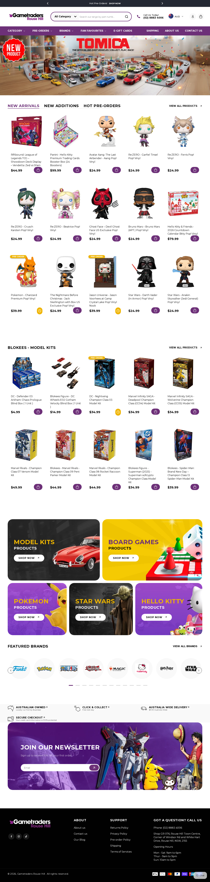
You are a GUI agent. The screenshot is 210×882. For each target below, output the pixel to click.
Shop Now (115, 3)
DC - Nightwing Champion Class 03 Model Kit (100, 400)
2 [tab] (77, 685)
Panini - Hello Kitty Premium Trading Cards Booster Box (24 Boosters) (64, 160)
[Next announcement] (162, 3)
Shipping (115, 845)
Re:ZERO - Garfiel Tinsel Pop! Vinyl (143, 156)
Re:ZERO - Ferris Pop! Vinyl (181, 156)
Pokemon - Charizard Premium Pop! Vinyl (24, 297)
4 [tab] (91, 685)
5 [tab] (98, 685)
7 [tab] (111, 685)
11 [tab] (138, 685)
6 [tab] (105, 685)
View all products (183, 106)
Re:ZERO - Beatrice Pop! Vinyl (65, 228)
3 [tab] (84, 685)
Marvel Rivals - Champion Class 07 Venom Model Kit (26, 472)
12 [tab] (145, 685)
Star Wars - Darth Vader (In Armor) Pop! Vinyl (142, 297)
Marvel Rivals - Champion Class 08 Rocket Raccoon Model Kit (104, 472)
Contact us (80, 833)
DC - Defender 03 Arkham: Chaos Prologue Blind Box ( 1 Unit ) (26, 400)
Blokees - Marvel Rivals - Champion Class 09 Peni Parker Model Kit (65, 472)
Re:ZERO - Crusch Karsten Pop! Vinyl (22, 228)
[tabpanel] (20, 668)
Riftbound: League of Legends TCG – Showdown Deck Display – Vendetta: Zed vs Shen (26, 160)
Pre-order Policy (120, 839)
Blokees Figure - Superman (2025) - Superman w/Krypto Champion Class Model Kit (142, 475)
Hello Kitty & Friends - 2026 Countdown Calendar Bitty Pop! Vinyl (183, 230)
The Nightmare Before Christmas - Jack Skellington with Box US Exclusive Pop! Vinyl (65, 300)
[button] (17, 30)
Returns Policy (119, 827)
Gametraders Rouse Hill (31, 873)
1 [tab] (71, 685)
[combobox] (105, 16)
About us (79, 827)
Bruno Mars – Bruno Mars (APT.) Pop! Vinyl (144, 228)
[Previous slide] (8, 65)
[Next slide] (201, 65)
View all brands (185, 646)
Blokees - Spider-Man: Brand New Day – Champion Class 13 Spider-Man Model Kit (181, 473)
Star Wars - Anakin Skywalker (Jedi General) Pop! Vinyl (183, 299)
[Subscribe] (94, 768)
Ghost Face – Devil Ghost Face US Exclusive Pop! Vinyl (104, 230)
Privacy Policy (118, 833)
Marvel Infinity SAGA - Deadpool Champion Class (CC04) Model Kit (141, 400)
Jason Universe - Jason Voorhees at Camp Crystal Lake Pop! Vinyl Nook (103, 300)
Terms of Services (121, 851)
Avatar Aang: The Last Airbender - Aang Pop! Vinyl (103, 158)
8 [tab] (118, 685)
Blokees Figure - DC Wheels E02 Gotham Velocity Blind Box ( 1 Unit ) (65, 401)
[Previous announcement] (47, 3)
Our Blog (79, 839)
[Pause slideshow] (206, 65)
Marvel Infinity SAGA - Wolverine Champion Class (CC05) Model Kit (181, 400)
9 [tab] (125, 685)
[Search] (126, 16)
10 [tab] (132, 685)
